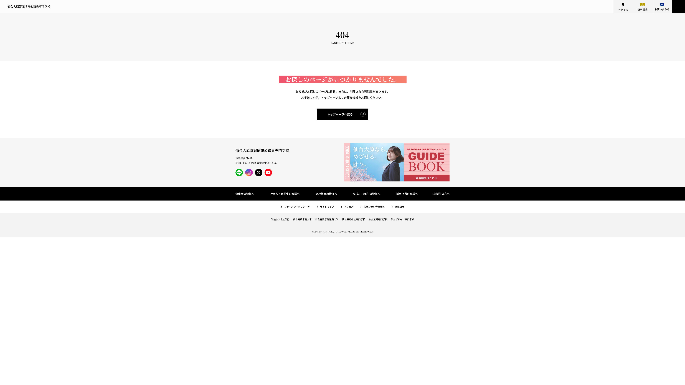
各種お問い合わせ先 (374, 206)
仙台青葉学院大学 (302, 219)
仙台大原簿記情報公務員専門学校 (28, 6)
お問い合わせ (661, 9)
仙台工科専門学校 (378, 219)
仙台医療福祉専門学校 (353, 219)
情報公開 (399, 206)
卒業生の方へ (441, 194)
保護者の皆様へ (244, 194)
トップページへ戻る (340, 114)
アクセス (623, 9)
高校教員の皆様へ (326, 194)
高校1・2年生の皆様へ (366, 194)
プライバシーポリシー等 (297, 206)
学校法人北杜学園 (280, 219)
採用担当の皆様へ (407, 194)
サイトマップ (327, 206)
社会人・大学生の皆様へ (285, 194)
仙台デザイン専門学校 (402, 219)
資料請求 (643, 9)
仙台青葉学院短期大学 (326, 219)
